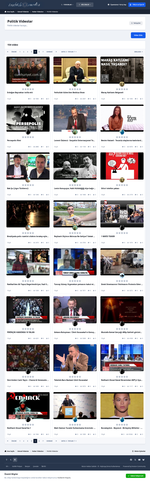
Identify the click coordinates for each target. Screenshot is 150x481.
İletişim (27, 466)
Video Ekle (138, 35)
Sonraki (49, 52)
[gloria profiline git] (28, 84)
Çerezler (36, 466)
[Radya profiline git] (28, 180)
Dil (7, 466)
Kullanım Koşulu (64, 478)
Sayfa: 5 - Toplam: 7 (68, 52)
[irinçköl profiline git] (122, 84)
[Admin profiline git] (122, 132)
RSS (44, 466)
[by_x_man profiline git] (122, 275)
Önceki (13, 52)
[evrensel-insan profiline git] (28, 132)
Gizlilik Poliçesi (17, 466)
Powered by (134, 466)
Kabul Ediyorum (137, 476)
